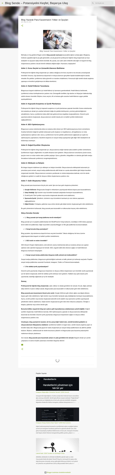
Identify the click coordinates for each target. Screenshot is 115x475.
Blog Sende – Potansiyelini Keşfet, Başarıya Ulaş (36, 3)
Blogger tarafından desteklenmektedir (59, 472)
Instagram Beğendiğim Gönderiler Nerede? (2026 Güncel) (52, 392)
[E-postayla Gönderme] (22, 345)
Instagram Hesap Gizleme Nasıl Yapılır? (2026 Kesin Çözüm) (53, 423)
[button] (22, 26)
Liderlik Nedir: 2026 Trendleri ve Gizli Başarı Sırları (50, 453)
